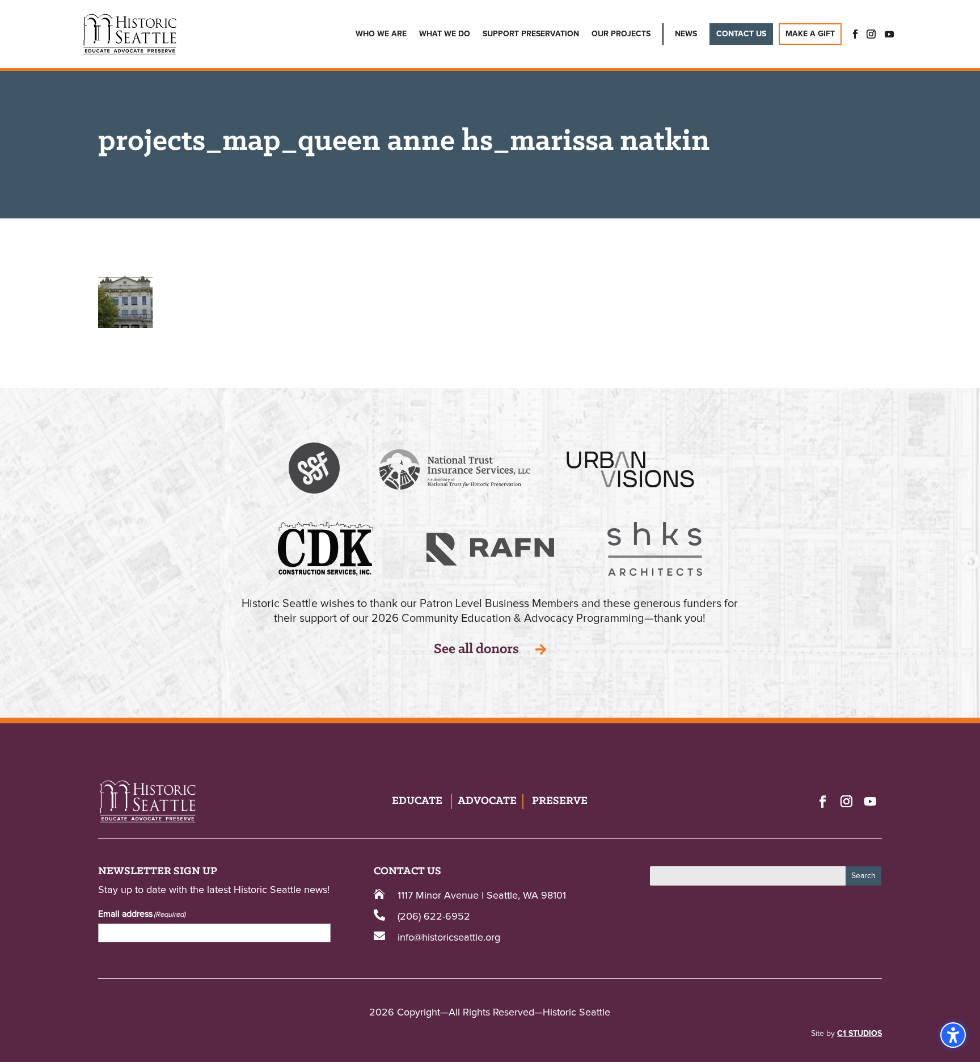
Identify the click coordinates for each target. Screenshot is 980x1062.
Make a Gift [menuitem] (810, 34)
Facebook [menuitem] (852, 34)
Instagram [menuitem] (871, 34)
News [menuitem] (686, 34)
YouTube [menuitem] (889, 34)
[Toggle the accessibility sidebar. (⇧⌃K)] (953, 1035)
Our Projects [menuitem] (621, 34)
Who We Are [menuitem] (381, 34)
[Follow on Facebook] (822, 801)
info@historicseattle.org (449, 938)
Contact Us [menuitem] (741, 34)
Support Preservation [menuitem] (531, 34)
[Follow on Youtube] (870, 801)
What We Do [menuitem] (444, 34)
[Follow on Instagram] (846, 801)
